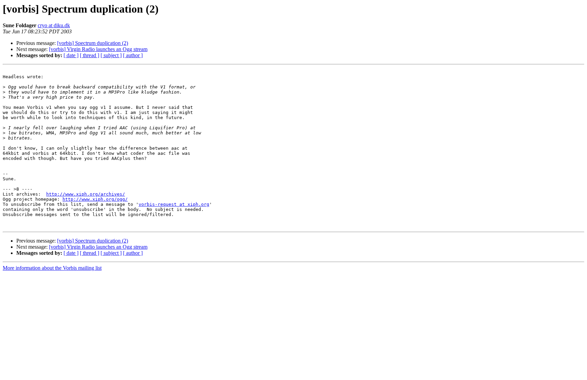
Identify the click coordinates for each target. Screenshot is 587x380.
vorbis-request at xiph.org (174, 204)
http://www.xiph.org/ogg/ (95, 199)
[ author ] (133, 55)
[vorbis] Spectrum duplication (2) (92, 43)
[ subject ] (111, 55)
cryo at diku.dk (54, 25)
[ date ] (71, 55)
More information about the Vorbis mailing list (52, 268)
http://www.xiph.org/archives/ (85, 194)
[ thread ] (89, 55)
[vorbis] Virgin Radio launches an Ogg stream (98, 49)
